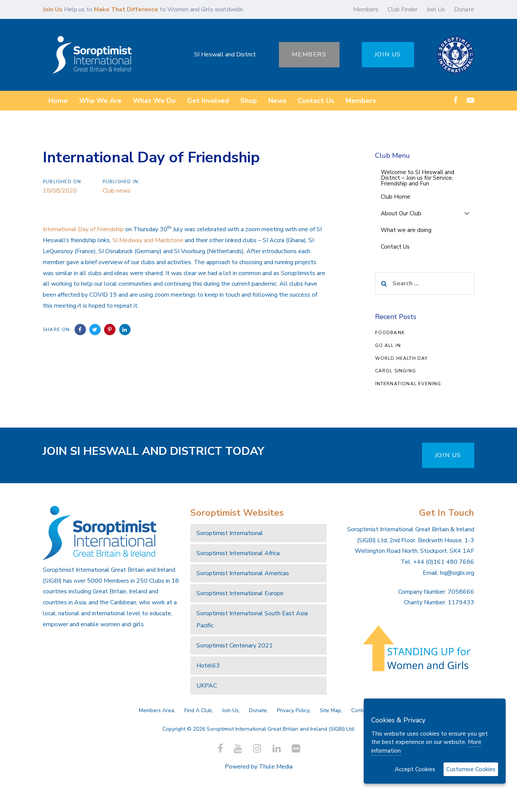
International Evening (408, 384)
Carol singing (395, 371)
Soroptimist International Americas (242, 573)
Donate (464, 9)
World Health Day (401, 358)
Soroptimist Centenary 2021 (234, 645)
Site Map (330, 710)
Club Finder (402, 9)
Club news (117, 191)
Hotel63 (208, 665)
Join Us (436, 9)
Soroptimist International (229, 533)
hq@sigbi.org (457, 573)
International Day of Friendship (83, 229)
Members (365, 9)
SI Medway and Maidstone (147, 240)
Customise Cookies (470, 769)
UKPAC (206, 685)
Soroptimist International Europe (239, 593)
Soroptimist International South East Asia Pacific (252, 619)
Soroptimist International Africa (238, 553)
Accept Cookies (415, 769)
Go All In (388, 345)
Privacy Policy (293, 710)
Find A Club (198, 710)
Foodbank (390, 333)
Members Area (156, 710)
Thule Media (276, 766)
